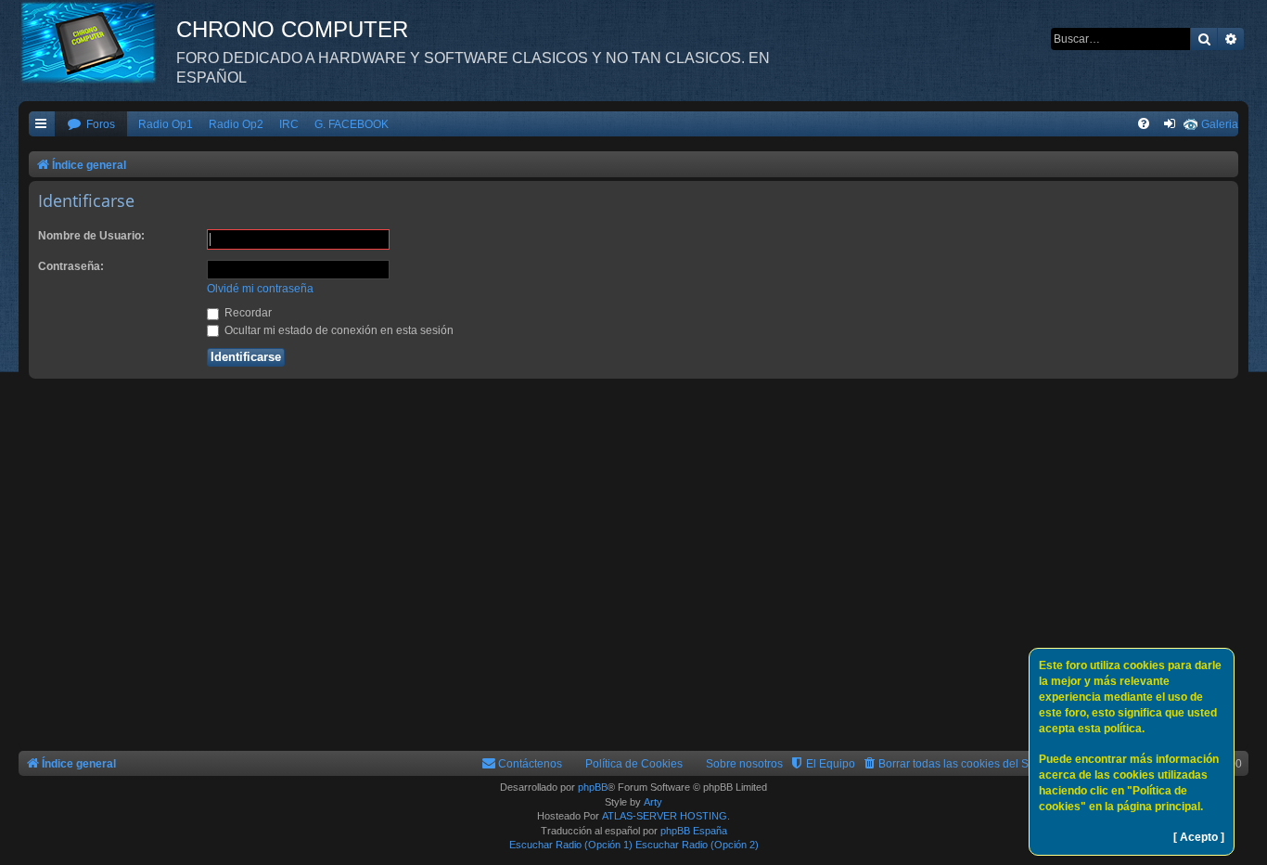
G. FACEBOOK (351, 124)
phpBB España (693, 830)
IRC (289, 124)
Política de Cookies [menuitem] (634, 763)
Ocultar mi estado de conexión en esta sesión (338, 330)
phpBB (593, 787)
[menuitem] (91, 124)
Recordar (247, 312)
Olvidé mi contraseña (260, 288)
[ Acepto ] (1198, 837)
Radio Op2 (236, 124)
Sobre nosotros (744, 763)
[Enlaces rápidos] (42, 124)
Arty (653, 801)
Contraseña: (71, 266)
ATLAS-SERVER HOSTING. (666, 815)
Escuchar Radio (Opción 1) (571, 844)
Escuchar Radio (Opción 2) (697, 844)
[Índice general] (97, 42)
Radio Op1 (165, 124)
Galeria (1219, 124)
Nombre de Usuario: (91, 235)
